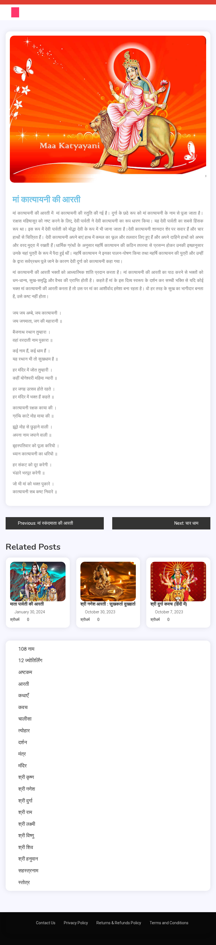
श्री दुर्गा (25, 801)
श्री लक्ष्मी (26, 824)
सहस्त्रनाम (28, 870)
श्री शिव (25, 847)
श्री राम (25, 812)
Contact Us (45, 923)
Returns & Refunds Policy (118, 923)
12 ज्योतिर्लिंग (30, 660)
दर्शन (22, 742)
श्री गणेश (26, 789)
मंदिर (22, 766)
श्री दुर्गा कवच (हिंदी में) (168, 604)
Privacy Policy (76, 923)
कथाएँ (23, 695)
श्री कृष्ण (26, 777)
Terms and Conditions (169, 923)
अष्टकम (25, 672)
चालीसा (25, 719)
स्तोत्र (24, 882)
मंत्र (22, 754)
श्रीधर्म (14, 619)
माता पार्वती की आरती (27, 604)
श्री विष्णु (26, 835)
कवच (23, 707)
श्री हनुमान (28, 859)
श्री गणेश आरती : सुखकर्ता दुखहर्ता (108, 604)
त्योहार (24, 730)
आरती (23, 684)
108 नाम (26, 649)
